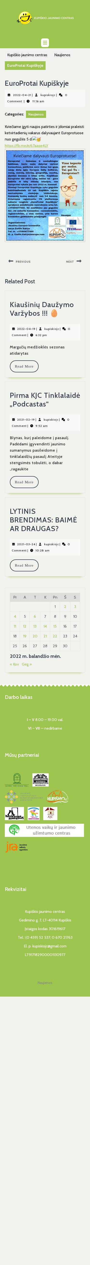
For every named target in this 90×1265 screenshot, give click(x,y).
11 (15, 626)
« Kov (14, 664)
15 (55, 626)
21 (45, 636)
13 (34, 626)
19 (24, 636)
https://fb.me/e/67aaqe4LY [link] (26, 145)
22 (55, 636)
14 (45, 626)
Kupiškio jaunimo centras (27, 55)
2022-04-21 (22, 95)
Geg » (27, 664)
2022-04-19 (26, 329)
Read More (26, 366)
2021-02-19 (26, 419)
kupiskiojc (48, 95)
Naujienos (62, 55)
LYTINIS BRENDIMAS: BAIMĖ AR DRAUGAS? (43, 520)
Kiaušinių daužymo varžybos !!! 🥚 (42, 309)
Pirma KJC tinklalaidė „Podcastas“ (45, 399)
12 (24, 626)
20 (35, 636)
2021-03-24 (26, 544)
